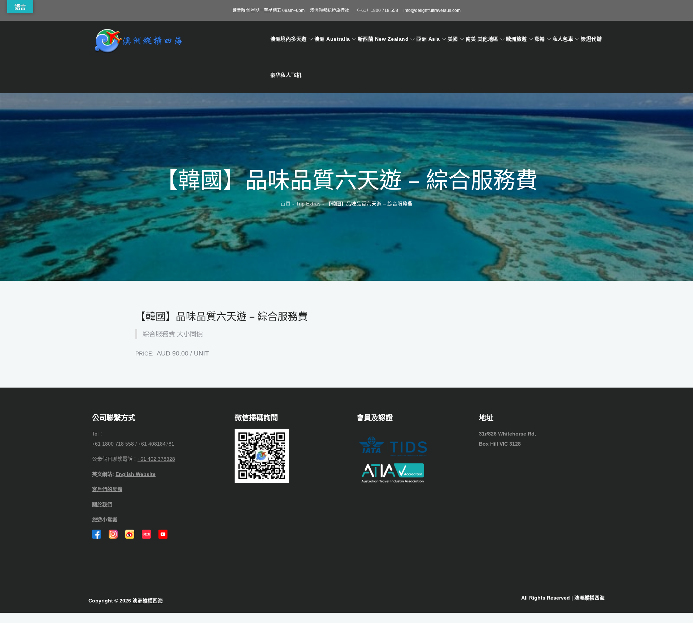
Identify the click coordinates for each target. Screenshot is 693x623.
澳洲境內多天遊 (288, 39)
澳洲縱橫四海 (147, 601)
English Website (136, 474)
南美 (471, 39)
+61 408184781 (156, 444)
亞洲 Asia (428, 39)
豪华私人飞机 (286, 75)
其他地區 (488, 39)
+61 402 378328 (156, 459)
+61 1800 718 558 (113, 444)
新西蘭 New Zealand (383, 39)
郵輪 (540, 39)
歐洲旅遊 (516, 39)
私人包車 (563, 39)
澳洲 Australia (332, 39)
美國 (453, 39)
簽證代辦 (591, 39)
